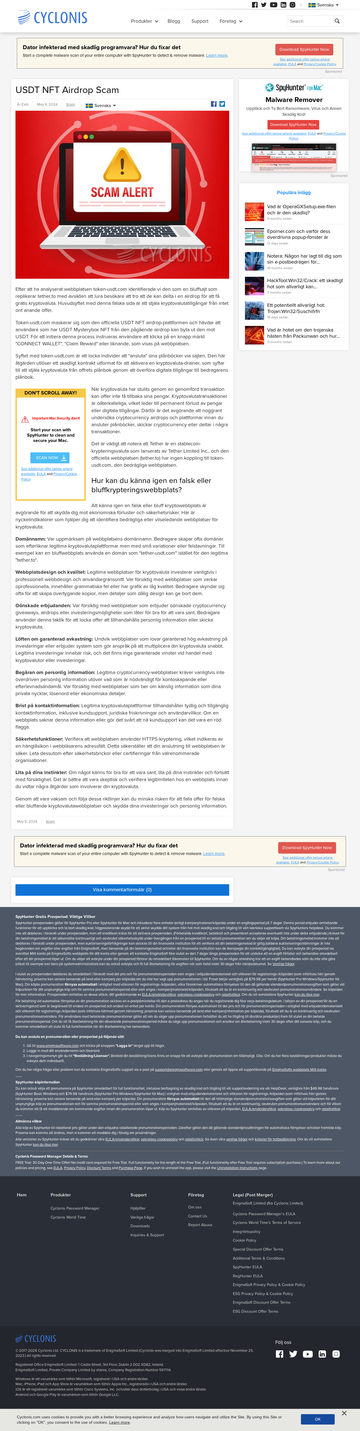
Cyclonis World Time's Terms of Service (267, 1222)
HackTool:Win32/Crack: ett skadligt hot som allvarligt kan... (305, 284)
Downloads (140, 1226)
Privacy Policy (74, 1168)
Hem (22, 1195)
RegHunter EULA (248, 1276)
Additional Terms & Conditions (259, 1258)
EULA (292, 64)
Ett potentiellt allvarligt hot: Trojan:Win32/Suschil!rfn (296, 308)
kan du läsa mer (306, 994)
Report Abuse (200, 1225)
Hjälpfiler (138, 1208)
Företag (228, 21)
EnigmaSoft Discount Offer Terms (262, 1302)
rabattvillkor (231, 994)
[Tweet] (222, 104)
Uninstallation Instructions (237, 1168)
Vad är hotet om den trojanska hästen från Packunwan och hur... (303, 333)
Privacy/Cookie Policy (320, 64)
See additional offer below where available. (274, 133)
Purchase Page (130, 1168)
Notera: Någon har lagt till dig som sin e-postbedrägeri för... (304, 259)
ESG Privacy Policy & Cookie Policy (263, 1293)
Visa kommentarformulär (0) (122, 889)
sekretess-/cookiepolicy (195, 994)
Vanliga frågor (283, 964)
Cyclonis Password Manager (75, 1208)
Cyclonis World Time (68, 1217)
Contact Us (197, 1216)
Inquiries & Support (147, 1235)
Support (200, 21)
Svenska (102, 105)
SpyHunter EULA (247, 1267)
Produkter (141, 21)
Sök (337, 21)
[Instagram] (292, 5)
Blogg (174, 21)
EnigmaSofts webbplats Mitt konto (299, 1069)
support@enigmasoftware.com (179, 1069)
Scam (70, 104)
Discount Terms (99, 1168)
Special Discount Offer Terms (258, 1249)
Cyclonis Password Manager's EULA (264, 1214)
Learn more (216, 55)
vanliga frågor (237, 1139)
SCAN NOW (47, 457)
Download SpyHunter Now (304, 49)
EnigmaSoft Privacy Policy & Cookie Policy (269, 1284)
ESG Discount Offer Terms (255, 1311)
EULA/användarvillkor (159, 994)
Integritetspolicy (246, 1231)
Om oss (195, 1207)
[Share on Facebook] (214, 104)
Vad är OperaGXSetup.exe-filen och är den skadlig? (301, 209)
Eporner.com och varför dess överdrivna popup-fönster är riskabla (298, 237)
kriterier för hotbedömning (275, 1139)
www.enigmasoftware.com (58, 1046)
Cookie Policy (244, 1240)
